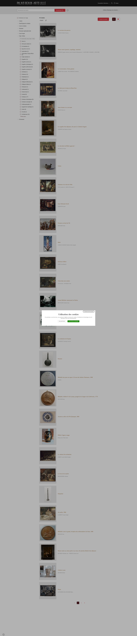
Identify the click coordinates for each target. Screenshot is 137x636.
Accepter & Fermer (73, 321)
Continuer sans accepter (88, 311)
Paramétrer (62, 321)
